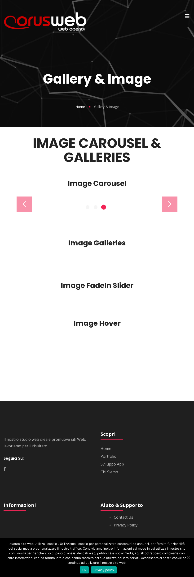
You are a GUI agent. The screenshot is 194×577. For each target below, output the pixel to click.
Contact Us (123, 517)
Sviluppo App (112, 464)
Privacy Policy (125, 525)
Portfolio (108, 456)
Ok (84, 570)
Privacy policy (103, 570)
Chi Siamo (109, 471)
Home (80, 106)
